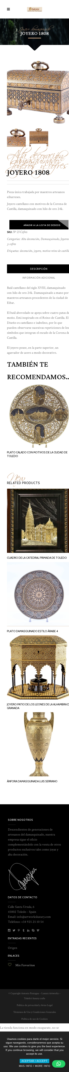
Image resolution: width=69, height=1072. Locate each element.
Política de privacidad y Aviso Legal (34, 1005)
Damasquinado (50, 239)
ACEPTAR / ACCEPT (34, 1061)
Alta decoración (30, 239)
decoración (26, 251)
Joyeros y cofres (37, 163)
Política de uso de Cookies (34, 1019)
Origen (12, 948)
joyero (37, 251)
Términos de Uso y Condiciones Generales (34, 1012)
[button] (58, 1064)
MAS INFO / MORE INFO (34, 1066)
